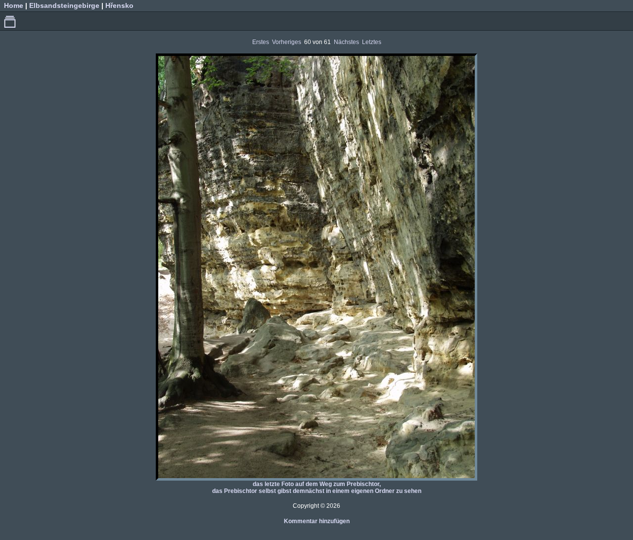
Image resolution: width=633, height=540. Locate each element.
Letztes (371, 42)
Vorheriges (286, 42)
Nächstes (346, 42)
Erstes (260, 42)
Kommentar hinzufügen (317, 521)
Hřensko (119, 5)
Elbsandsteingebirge (64, 5)
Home (13, 5)
